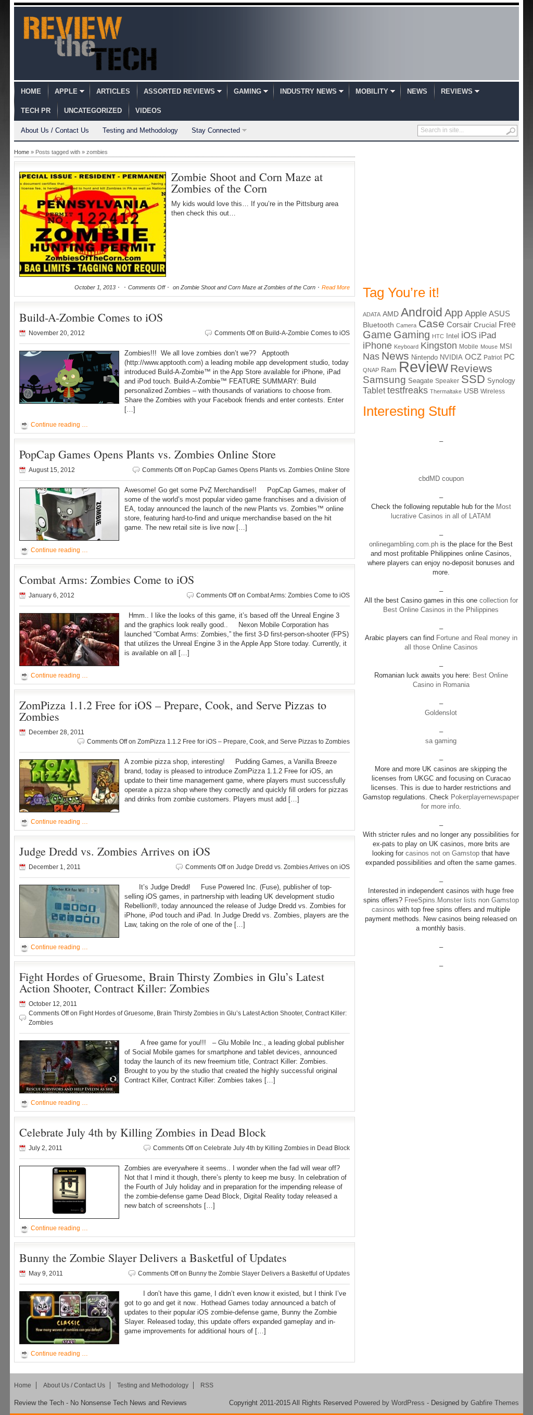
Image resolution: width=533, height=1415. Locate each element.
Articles (113, 91)
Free (507, 324)
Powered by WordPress (389, 1403)
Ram (389, 370)
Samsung (384, 379)
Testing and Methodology (140, 130)
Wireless (492, 391)
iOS (469, 335)
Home (31, 91)
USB (471, 391)
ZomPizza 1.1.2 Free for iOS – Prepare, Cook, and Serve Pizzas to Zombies (172, 710)
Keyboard (406, 346)
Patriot (493, 357)
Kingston (439, 345)
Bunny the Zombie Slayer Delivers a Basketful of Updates (153, 1257)
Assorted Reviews (179, 91)
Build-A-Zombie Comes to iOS (91, 317)
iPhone (377, 345)
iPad (487, 335)
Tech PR (35, 110)
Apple (66, 91)
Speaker (447, 381)
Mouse (489, 346)
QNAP (371, 370)
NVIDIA (451, 357)
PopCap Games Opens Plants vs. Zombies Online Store (147, 454)
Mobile (468, 346)
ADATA (371, 314)
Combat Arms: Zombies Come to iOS (106, 579)
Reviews (457, 91)
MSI (506, 346)
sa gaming (440, 741)
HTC (438, 336)
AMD (391, 314)
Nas (371, 356)
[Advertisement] (441, 212)
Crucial (485, 325)
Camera (406, 325)
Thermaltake (446, 391)
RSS (206, 1385)
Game (377, 334)
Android (421, 312)
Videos (148, 110)
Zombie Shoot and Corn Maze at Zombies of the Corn (247, 182)
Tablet (374, 390)
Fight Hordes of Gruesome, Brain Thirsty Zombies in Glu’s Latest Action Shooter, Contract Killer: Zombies (171, 982)
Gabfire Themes (495, 1403)
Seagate (420, 381)
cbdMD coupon (441, 478)
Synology (501, 381)
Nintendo (424, 357)
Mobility (372, 91)
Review (423, 366)
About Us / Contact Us (55, 130)
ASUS (499, 313)
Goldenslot (441, 713)
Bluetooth (378, 325)
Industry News (308, 91)
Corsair (459, 324)
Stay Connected (216, 130)
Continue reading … (59, 424)
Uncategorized (93, 110)
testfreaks (407, 390)
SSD (473, 379)
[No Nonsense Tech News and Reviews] (90, 43)
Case (431, 323)
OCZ (473, 357)
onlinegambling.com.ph (403, 544)
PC (509, 357)
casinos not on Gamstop (441, 853)
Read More (336, 287)
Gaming (247, 91)
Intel (452, 336)
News (417, 91)
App (454, 312)
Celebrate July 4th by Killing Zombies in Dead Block (142, 1132)
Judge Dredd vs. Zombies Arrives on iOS (114, 851)
